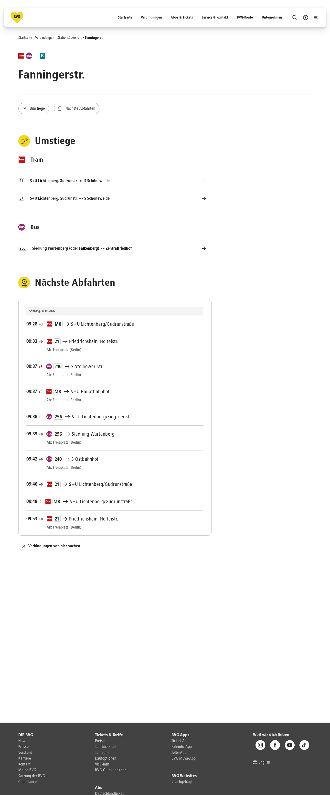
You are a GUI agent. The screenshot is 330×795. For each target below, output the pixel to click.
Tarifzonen (103, 753)
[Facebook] (275, 745)
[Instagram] (260, 745)
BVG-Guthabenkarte (111, 770)
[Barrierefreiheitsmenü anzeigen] (305, 17)
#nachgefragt (181, 782)
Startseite (25, 37)
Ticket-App (180, 741)
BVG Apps (180, 735)
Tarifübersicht (106, 747)
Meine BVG (27, 770)
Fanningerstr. (95, 37)
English (264, 763)
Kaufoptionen (105, 759)
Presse (23, 747)
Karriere (24, 759)
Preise (100, 741)
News (22, 741)
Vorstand (25, 753)
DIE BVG (25, 735)
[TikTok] (304, 745)
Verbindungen (44, 37)
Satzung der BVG (31, 776)
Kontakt (24, 764)
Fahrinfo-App (181, 747)
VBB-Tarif (102, 764)
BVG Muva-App (183, 759)
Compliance (27, 782)
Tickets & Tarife (109, 735)
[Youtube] (290, 745)
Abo (99, 788)
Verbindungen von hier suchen (54, 546)
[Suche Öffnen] (295, 17)
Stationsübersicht (69, 37)
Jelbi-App (178, 753)
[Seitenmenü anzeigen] (316, 17)
